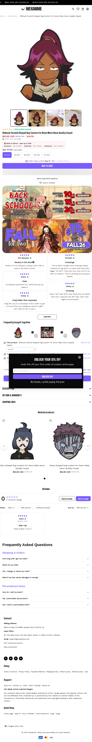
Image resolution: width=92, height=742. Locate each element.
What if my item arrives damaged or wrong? (20, 577)
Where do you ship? (10, 565)
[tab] (44, 478)
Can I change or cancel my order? (16, 571)
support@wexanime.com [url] (19, 639)
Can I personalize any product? (15, 598)
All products (12, 16)
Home (2, 16)
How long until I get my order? (15, 559)
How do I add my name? (12, 592)
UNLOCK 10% (47, 376)
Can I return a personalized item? (16, 605)
